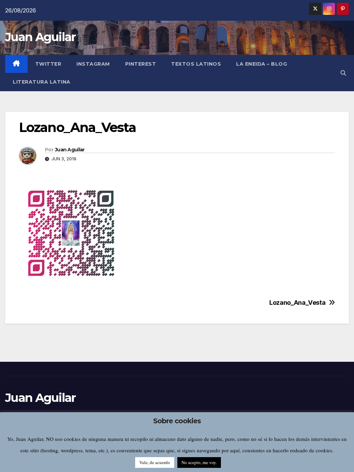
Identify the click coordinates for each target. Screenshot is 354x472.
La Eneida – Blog (261, 64)
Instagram (93, 64)
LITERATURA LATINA (42, 82)
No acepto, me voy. (199, 462)
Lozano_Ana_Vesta (297, 302)
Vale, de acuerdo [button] (154, 462)
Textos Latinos (196, 64)
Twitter (48, 64)
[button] (343, 72)
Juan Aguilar (40, 37)
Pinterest (140, 64)
